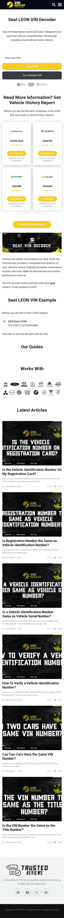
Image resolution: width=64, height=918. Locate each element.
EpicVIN (16, 186)
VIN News (21, 463)
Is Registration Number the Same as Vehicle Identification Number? (29, 543)
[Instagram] (37, 892)
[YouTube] (27, 892)
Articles (8, 463)
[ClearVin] (47, 136)
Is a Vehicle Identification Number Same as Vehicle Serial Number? (28, 614)
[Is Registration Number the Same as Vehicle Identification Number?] (32, 514)
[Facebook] (18, 892)
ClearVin (47, 140)
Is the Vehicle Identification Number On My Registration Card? (32, 472)
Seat (52, 283)
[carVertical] (16, 136)
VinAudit (47, 186)
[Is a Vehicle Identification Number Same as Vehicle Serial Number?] (32, 585)
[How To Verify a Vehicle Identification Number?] (32, 657)
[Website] (46, 892)
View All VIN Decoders (32, 224)
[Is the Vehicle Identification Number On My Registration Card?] (32, 443)
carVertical (16, 140)
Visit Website (16, 153)
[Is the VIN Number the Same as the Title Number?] (32, 799)
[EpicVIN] (16, 181)
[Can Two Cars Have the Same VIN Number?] (32, 728)
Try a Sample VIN (32, 75)
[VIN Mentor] (16, 4)
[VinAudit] (47, 181)
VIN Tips (33, 463)
